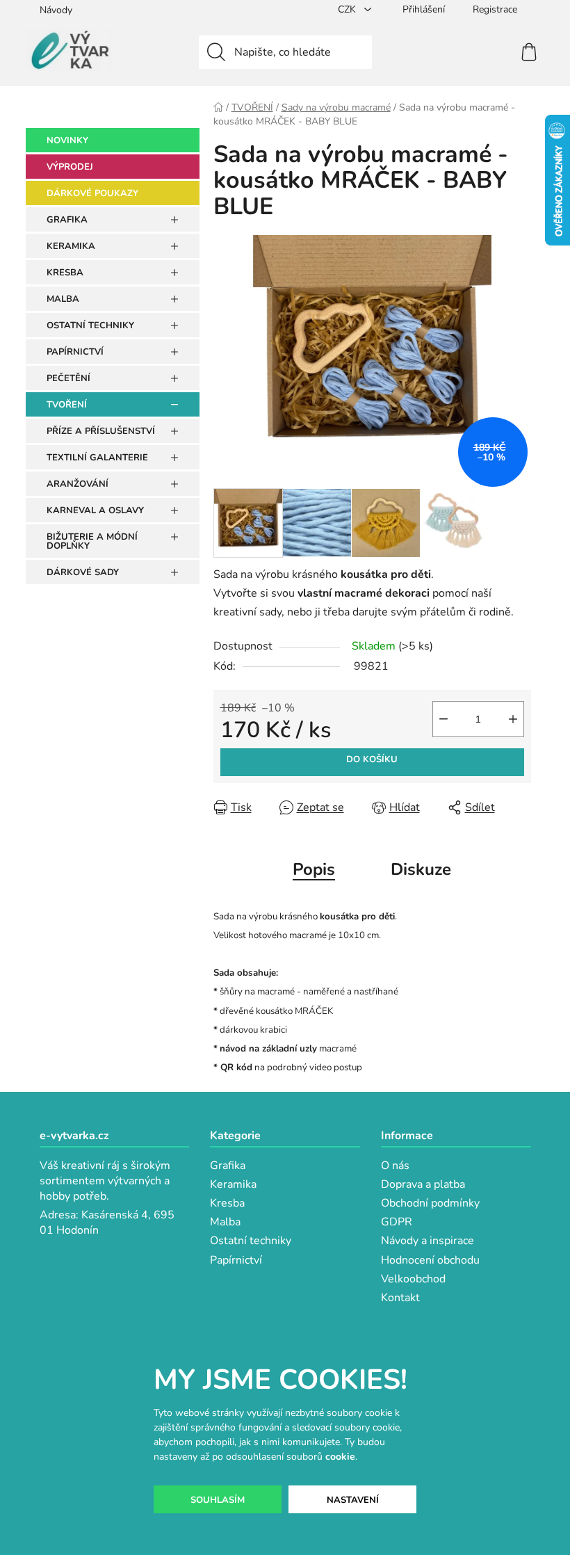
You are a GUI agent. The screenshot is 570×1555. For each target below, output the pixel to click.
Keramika (233, 1184)
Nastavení (353, 1500)
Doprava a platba (423, 1184)
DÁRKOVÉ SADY (83, 572)
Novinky (67, 140)
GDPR (396, 1222)
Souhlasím (217, 1500)
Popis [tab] (314, 869)
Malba (225, 1222)
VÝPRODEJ (70, 167)
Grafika (227, 1165)
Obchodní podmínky (430, 1203)
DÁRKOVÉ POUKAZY (92, 193)
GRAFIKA (67, 219)
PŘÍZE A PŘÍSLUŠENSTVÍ (101, 431)
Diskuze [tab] (421, 869)
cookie (340, 1456)
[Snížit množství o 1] (443, 719)
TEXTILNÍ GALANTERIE (97, 457)
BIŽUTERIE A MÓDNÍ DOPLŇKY (92, 541)
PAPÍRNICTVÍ (75, 352)
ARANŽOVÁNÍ (77, 484)
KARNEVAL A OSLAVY (95, 510)
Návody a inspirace (427, 1240)
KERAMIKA (71, 246)
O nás (395, 1165)
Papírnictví (236, 1260)
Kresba (227, 1203)
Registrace (495, 9)
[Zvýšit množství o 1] (513, 719)
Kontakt (400, 1297)
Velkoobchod (413, 1279)
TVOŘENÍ (67, 404)
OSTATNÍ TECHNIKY (90, 325)
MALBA (63, 299)
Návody (56, 10)
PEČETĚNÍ (68, 378)
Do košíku (372, 759)
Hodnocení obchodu (430, 1260)
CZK (348, 9)
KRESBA (65, 272)
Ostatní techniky (250, 1240)
